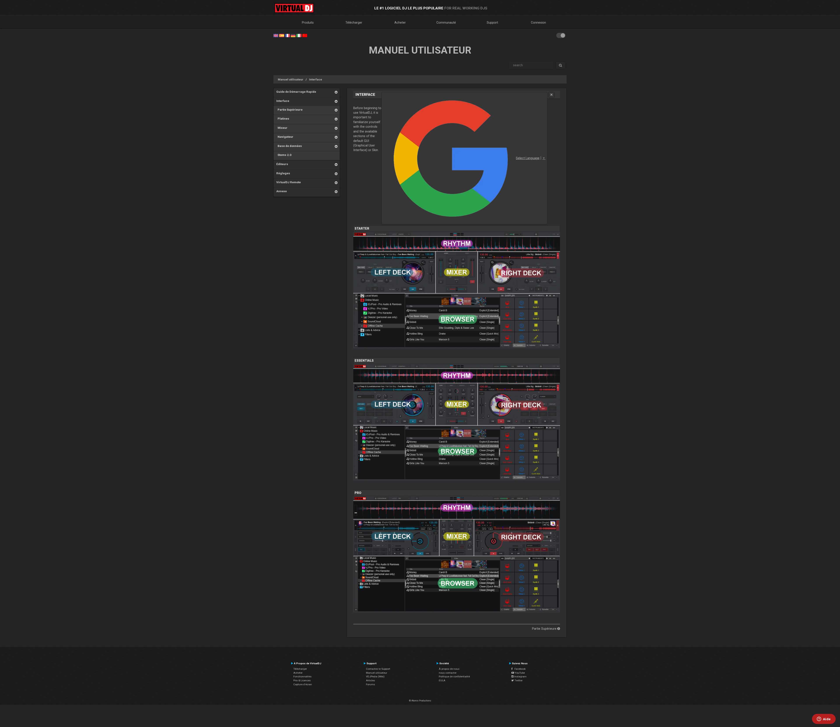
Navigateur (284, 136)
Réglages (283, 173)
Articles (370, 680)
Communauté (446, 22)
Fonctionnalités (302, 676)
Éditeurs (282, 164)
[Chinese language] (304, 35)
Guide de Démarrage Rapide (296, 91)
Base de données (289, 146)
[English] (275, 35)
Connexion (538, 22)
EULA (442, 680)
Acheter (400, 22)
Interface (315, 79)
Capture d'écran (302, 684)
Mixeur (281, 127)
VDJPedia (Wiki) (375, 676)
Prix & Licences (302, 680)
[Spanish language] (281, 35)
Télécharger (353, 22)
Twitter (518, 680)
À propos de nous (449, 668)
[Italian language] (298, 35)
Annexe (281, 191)
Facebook (519, 668)
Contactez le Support (378, 668)
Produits (308, 22)
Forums (370, 684)
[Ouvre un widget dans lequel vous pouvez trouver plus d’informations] (824, 719)
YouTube (519, 672)
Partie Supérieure (289, 109)
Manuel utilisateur (290, 79)
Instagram (520, 676)
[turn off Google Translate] (551, 95)
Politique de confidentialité (454, 676)
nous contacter (448, 672)
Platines (282, 118)
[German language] (293, 35)
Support (492, 22)
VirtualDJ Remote (288, 182)
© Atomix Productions (420, 700)
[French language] (287, 35)
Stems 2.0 (283, 155)
